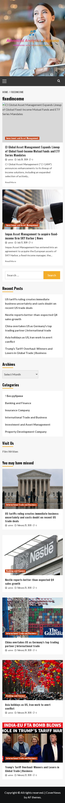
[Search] (59, 81)
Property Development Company (26, 431)
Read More (10, 182)
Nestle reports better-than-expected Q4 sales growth (31, 317)
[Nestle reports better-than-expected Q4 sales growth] (32, 555)
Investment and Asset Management (22, 138)
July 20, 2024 (22, 159)
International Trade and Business (26, 417)
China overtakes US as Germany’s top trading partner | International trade (28, 328)
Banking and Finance (18, 403)
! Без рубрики (14, 395)
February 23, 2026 (24, 775)
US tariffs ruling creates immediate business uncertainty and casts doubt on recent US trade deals (30, 303)
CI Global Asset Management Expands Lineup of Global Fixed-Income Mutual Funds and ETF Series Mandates (32, 151)
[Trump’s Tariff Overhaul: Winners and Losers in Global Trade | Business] (32, 742)
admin (10, 160)
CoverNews (53, 792)
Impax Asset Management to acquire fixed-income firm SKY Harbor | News (31, 236)
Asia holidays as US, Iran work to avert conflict (28, 339)
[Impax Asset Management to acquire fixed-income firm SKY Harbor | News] (32, 209)
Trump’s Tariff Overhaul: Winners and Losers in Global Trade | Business (29, 351)
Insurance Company (17, 410)
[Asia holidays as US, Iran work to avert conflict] (32, 680)
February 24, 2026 (24, 650)
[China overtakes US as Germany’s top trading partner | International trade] (32, 617)
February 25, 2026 (24, 525)
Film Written (10, 451)
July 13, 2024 (22, 242)
